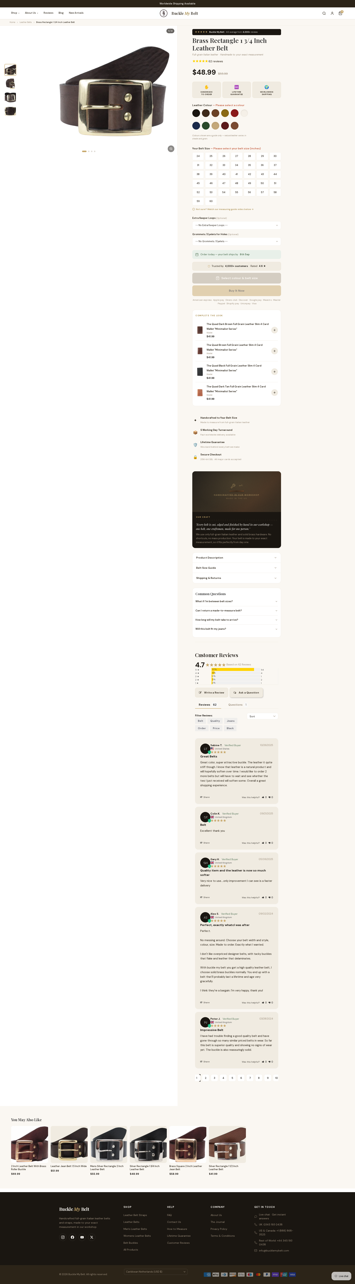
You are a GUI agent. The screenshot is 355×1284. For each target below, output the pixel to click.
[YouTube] (82, 1237)
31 (198, 165)
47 (223, 183)
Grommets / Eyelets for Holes (215, 234)
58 (275, 192)
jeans (231, 720)
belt (200, 720)
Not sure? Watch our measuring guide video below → (224, 209)
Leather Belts (26, 22)
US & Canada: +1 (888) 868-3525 (276, 1232)
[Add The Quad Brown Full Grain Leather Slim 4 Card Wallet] (274, 351)
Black (230, 728)
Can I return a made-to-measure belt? (218, 610)
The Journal (218, 1222)
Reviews (48, 12)
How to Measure (177, 1229)
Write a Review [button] (214, 692)
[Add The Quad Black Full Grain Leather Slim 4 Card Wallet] (274, 371)
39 (211, 174)
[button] (264, 797)
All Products (131, 1249)
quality (215, 720)
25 (210, 156)
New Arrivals (76, 12)
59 (198, 201)
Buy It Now (236, 291)
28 (249, 156)
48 (236, 183)
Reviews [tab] (204, 705)
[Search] (324, 13)
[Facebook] (72, 1237)
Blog (61, 12)
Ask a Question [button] (249, 692)
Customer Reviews (178, 1242)
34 (236, 165)
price (216, 728)
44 (275, 174)
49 (249, 183)
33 (224, 165)
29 (262, 156)
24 (198, 156)
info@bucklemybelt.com (274, 1250)
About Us (30, 12)
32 (211, 165)
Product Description (209, 557)
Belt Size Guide (206, 567)
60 (211, 201)
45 (198, 183)
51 (275, 183)
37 (275, 165)
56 (249, 192)
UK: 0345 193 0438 (271, 1224)
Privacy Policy (219, 1229)
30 (275, 156)
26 (223, 156)
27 (236, 156)
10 (276, 1078)
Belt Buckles (131, 1242)
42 (249, 174)
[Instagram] (63, 1237)
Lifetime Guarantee (179, 1235)
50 (262, 183)
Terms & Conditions (223, 1235)
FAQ (169, 1215)
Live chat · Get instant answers (272, 1216)
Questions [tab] (235, 705)
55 (236, 192)
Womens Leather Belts (137, 1235)
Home (12, 22)
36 (262, 165)
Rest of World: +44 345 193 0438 (275, 1242)
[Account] (332, 13)
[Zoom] (171, 148)
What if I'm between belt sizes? (214, 601)
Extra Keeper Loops (209, 218)
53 (211, 192)
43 (262, 174)
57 (262, 192)
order (202, 728)
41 (236, 174)
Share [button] (206, 797)
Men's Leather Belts (135, 1229)
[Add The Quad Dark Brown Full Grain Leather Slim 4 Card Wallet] (274, 330)
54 (223, 192)
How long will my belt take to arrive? (216, 619)
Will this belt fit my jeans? (210, 628)
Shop (14, 12)
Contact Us (174, 1222)
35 (249, 165)
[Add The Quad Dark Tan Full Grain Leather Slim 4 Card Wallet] (274, 392)
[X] (91, 1237)
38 (198, 174)
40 (224, 174)
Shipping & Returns (208, 578)
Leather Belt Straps (135, 1215)
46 (211, 183)
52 (198, 192)
